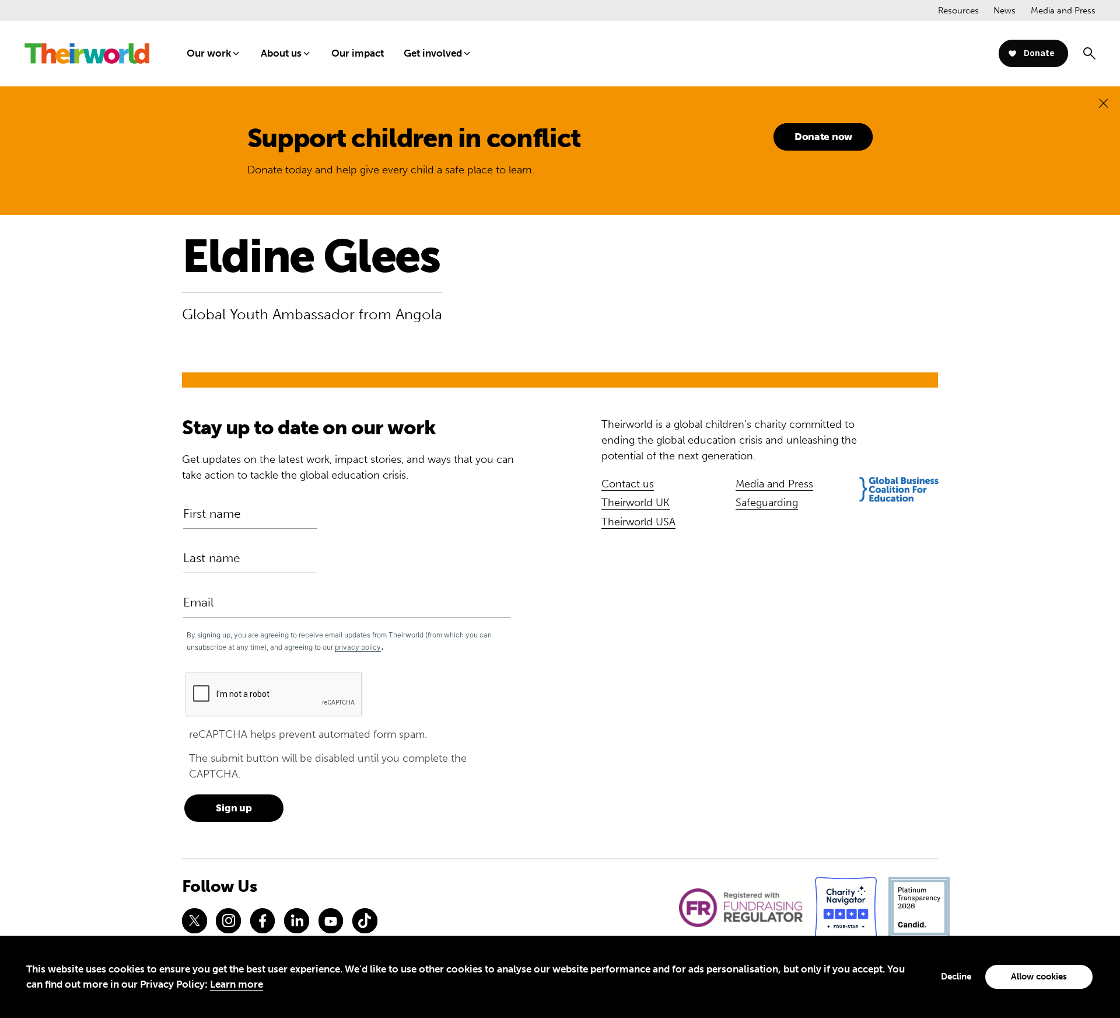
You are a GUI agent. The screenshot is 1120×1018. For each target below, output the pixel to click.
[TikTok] (364, 920)
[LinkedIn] (296, 920)
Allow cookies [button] (1039, 976)
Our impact (357, 53)
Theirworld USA (638, 521)
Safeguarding (767, 502)
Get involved (433, 53)
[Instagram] (228, 920)
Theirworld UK (635, 502)
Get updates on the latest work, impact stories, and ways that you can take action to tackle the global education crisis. (348, 467)
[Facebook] (262, 920)
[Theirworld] (86, 53)
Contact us (627, 483)
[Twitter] (194, 920)
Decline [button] (956, 976)
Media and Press (1063, 10)
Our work (209, 53)
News (1004, 10)
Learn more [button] (236, 984)
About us (281, 53)
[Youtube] (330, 920)
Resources (958, 10)
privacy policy (358, 647)
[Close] (1103, 103)
